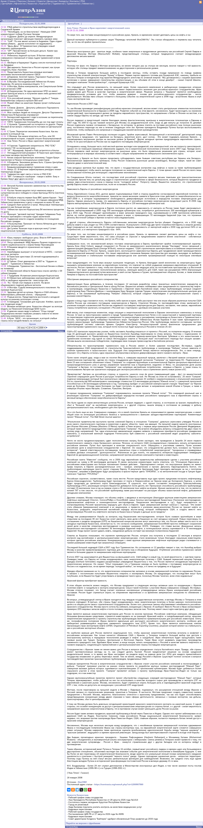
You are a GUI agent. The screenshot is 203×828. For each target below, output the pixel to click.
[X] (81, 790)
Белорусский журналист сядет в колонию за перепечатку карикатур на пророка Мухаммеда (32, 118)
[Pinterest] (89, 790)
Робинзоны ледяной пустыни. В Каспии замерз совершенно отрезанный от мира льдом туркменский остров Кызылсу (30, 57)
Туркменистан (73, 3)
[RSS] (200, 3)
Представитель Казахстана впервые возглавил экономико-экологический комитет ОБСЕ (27, 73)
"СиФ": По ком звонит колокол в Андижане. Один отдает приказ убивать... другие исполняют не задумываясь (31, 42)
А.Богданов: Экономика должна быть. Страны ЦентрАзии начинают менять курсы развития (32, 163)
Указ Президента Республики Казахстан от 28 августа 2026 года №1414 (103, 800)
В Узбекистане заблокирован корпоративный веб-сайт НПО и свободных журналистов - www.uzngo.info (30, 279)
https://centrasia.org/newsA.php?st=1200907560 (118, 784)
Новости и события (13, 21)
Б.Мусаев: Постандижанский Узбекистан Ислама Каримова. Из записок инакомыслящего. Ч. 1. (28, 82)
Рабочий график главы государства (85, 797)
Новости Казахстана (77, 795)
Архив (3, 1)
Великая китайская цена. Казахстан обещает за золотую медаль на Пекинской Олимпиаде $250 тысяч (31, 307)
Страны (12, 1)
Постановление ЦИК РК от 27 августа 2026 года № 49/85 (96, 814)
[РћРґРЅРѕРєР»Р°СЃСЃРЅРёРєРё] (73, 790)
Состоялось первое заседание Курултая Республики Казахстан (99, 802)
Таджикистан (58, 3)
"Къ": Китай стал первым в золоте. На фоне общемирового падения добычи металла (25, 283)
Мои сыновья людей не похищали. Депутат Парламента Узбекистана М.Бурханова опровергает (31, 113)
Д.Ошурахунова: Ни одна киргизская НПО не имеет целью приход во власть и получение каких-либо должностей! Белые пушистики (31, 93)
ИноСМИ (82, 782)
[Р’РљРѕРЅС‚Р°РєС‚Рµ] (69, 790)
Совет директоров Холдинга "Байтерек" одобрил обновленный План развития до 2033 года (113, 819)
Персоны (21, 1)
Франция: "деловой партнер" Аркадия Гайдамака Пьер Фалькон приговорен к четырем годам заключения (31, 215)
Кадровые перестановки (80, 809)
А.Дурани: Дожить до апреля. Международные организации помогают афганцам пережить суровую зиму (29, 37)
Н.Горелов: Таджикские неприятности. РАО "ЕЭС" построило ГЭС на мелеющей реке (28, 146)
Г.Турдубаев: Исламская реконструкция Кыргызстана (33, 275)
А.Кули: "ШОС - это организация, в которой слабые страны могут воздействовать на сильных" (29, 319)
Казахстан (32, 3)
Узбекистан (87, 3)
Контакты (74, 1)
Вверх (61, 331)
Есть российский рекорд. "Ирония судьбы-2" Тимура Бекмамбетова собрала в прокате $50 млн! (29, 99)
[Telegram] (77, 790)
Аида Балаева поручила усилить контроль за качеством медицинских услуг (105, 807)
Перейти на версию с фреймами (83, 823)
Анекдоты (63, 1)
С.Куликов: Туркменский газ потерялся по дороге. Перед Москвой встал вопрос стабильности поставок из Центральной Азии (32, 126)
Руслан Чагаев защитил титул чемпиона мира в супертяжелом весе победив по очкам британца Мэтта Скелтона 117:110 (32, 192)
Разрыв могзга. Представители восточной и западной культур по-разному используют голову (30, 298)
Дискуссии (52, 1)
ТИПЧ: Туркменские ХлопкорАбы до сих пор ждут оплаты (35, 122)
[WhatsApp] (85, 790)
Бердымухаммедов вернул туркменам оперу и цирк (32, 167)
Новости (41, 1)
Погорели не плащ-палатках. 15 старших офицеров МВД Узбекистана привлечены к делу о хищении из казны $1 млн (32, 201)
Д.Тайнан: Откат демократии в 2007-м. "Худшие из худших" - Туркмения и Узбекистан (29, 262)
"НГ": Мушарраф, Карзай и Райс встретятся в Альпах (33, 150)
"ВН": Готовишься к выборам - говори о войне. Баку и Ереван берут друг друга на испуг (30, 177)
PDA (83, 1)
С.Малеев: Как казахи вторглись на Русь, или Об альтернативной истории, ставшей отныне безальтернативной (31, 137)
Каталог (32, 1)
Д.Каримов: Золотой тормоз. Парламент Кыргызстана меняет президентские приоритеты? (30, 78)
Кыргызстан (45, 3)
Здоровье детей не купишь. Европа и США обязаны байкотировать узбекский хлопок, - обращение (29, 293)
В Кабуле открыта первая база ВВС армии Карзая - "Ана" (35, 197)
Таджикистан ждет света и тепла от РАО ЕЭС (29, 174)
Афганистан (20, 3)
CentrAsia (7, 331)
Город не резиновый (78, 804)
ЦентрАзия (7, 3)
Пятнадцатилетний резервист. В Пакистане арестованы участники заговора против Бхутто (31, 154)
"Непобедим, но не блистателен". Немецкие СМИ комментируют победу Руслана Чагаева (28, 33)
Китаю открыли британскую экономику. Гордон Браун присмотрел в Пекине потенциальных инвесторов (30, 158)
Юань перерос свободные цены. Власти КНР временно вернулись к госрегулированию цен (31, 238)
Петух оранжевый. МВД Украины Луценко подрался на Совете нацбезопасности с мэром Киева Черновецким (31, 243)
